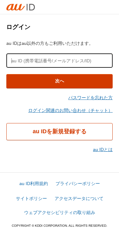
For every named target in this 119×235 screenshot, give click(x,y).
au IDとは (103, 149)
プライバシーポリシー (78, 183)
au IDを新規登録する (60, 131)
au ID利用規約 (33, 183)
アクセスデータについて (79, 198)
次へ (59, 80)
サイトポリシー (31, 198)
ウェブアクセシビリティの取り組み (59, 212)
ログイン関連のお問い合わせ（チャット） (70, 110)
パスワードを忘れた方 (90, 97)
